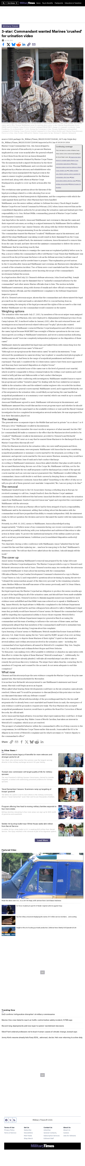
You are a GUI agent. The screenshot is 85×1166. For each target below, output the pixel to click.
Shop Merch (28, 1138)
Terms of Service (10, 1132)
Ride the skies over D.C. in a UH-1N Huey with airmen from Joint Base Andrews (31, 900)
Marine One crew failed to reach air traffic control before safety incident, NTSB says (37, 1020)
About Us (66, 1130)
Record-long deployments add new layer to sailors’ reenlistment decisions (33, 1025)
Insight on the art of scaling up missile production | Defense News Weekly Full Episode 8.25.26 (46, 928)
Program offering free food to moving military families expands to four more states (29, 807)
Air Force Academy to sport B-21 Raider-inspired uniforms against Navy (39, 906)
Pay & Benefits (47, 3)
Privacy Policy (9, 1130)
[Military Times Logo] (27, 3)
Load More (42, 840)
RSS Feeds (28, 1135)
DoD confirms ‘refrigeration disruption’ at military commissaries (28, 1014)
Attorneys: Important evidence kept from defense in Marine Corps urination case (68, 167)
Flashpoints (59, 3)
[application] (42, 876)
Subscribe (27, 1130)
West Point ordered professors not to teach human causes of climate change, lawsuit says (39, 1031)
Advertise (47, 1130)
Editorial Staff (49, 1138)
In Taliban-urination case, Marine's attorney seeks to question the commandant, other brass (68, 174)
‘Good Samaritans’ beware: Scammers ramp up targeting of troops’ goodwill (26, 790)
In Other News (8, 750)
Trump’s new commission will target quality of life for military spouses (27, 772)
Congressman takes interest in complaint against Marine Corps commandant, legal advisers (68, 160)
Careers (66, 1132)
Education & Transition (73, 3)
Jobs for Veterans (69, 1135)
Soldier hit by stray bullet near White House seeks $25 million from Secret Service (27, 824)
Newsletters (28, 1132)
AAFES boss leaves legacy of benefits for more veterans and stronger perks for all (27, 755)
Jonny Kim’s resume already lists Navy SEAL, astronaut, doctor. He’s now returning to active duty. (42, 1037)
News (38, 3)
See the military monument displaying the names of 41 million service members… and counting (46, 917)
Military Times (10, 26)
